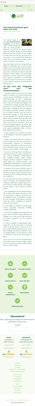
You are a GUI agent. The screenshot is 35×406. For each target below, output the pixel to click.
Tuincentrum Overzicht (23, 400)
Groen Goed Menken (17, 371)
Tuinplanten (17, 378)
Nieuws (17, 363)
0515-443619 (27, 6)
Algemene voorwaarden (17, 369)
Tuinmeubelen (18, 386)
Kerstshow (17, 392)
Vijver (17, 384)
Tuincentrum (17, 374)
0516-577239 (12, 6)
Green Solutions (10, 400)
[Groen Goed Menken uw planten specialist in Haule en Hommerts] (17, 16)
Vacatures (17, 365)
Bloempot (17, 388)
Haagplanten (17, 381)
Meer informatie (9, 348)
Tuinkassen (17, 376)
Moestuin (17, 390)
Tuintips (17, 367)
